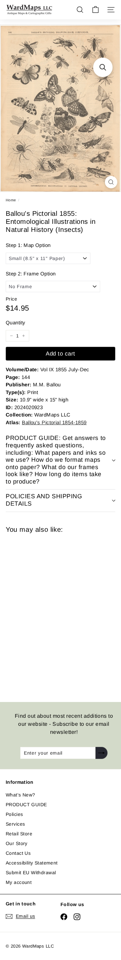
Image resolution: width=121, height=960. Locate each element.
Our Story (17, 843)
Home (11, 200)
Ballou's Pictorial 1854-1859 (54, 422)
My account (19, 882)
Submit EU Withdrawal (31, 872)
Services (15, 824)
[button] (103, 67)
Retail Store (19, 833)
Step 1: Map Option (28, 245)
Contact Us (18, 853)
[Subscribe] (101, 753)
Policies (14, 814)
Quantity (15, 322)
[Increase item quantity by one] (23, 335)
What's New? (20, 794)
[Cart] (95, 9)
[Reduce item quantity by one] (11, 335)
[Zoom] (111, 182)
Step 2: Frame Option (30, 273)
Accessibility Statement (32, 863)
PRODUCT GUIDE (26, 804)
